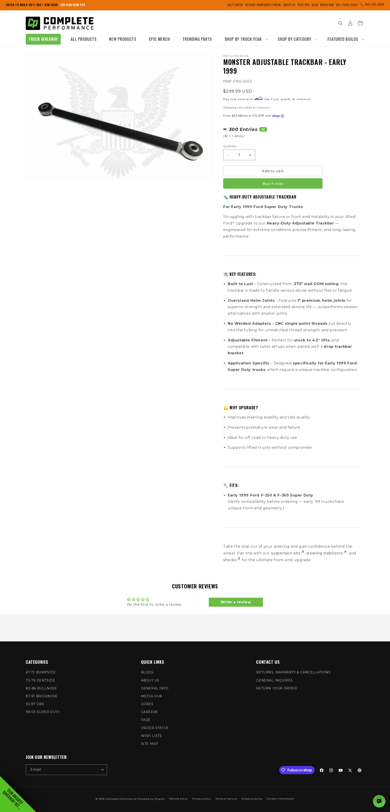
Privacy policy (201, 798)
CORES (147, 704)
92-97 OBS (35, 704)
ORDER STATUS (155, 728)
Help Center (235, 4)
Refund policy (178, 798)
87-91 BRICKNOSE (42, 696)
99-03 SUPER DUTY (43, 712)
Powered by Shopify (151, 799)
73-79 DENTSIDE (40, 680)
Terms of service (226, 798)
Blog (315, 4)
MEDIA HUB (151, 696)
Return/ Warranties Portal (263, 4)
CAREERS (149, 712)
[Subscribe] (102, 769)
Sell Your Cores (347, 4)
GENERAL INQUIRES (274, 680)
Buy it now (273, 183)
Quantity (230, 146)
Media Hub (327, 4)
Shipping (230, 107)
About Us (289, 4)
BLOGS (147, 672)
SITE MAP (149, 744)
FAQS (146, 720)
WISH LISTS (151, 736)
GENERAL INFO (155, 688)
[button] (245, 39)
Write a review (236, 602)
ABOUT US (150, 680)
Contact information (280, 798)
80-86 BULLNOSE (41, 688)
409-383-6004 (374, 4)
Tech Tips (303, 4)
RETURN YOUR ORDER (276, 688)
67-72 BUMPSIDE (41, 672)
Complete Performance (121, 799)
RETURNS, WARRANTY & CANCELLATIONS (293, 672)
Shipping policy (252, 798)
